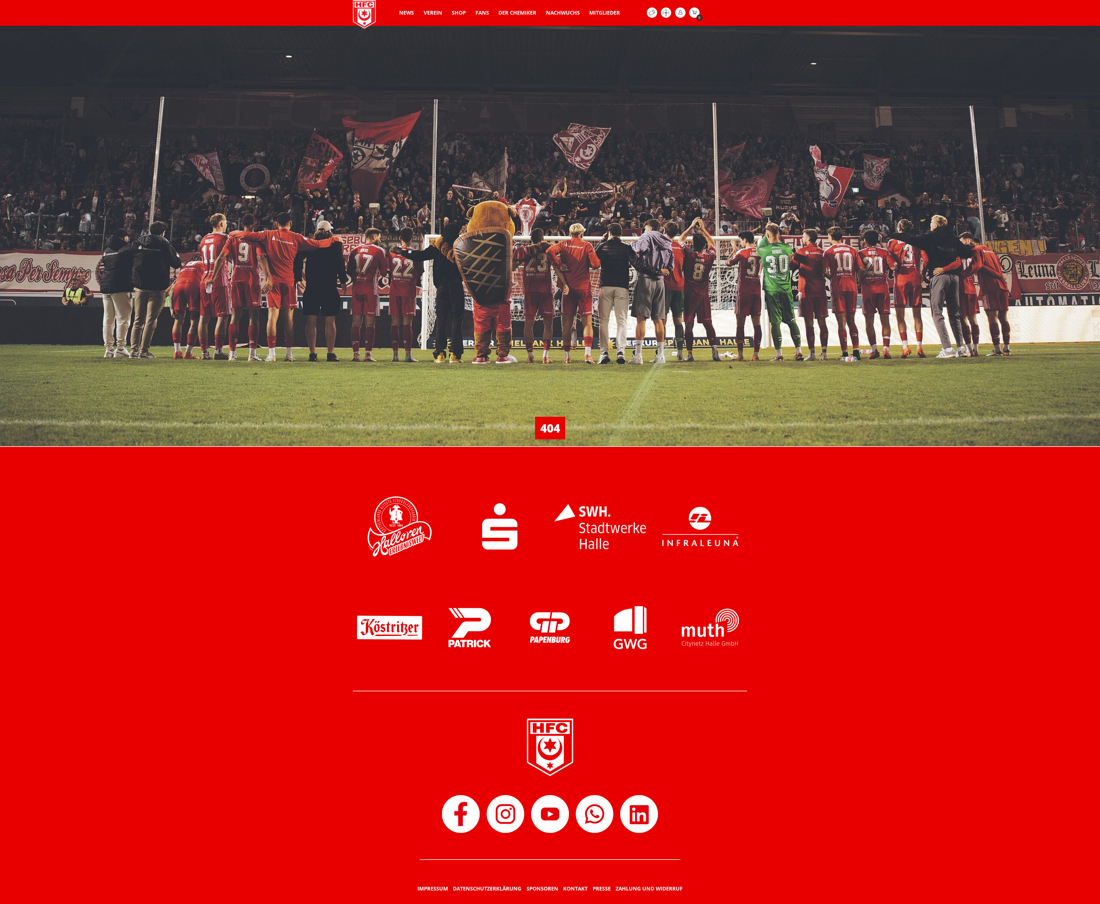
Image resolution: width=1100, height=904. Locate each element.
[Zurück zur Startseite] (364, 14)
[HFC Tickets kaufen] (652, 16)
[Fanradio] (666, 16)
